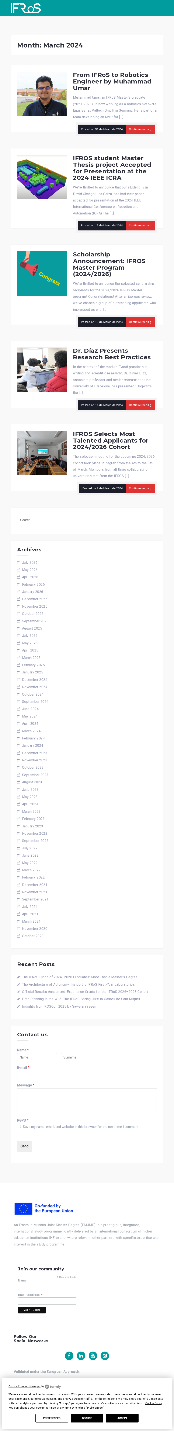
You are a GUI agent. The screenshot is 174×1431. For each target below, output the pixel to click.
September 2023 (35, 775)
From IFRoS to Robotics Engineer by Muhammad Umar (112, 81)
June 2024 (30, 709)
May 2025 (30, 643)
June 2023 (30, 790)
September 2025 (35, 621)
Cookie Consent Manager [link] (24, 1386)
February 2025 (33, 665)
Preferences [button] (95, 1407)
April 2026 (30, 577)
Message (25, 1085)
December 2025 (35, 599)
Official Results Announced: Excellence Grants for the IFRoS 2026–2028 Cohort (85, 992)
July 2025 (30, 636)
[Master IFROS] (26, 8)
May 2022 (30, 863)
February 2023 (33, 819)
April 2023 (30, 804)
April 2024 (30, 724)
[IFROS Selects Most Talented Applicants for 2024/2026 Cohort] (42, 452)
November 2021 (35, 892)
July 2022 (30, 848)
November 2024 (35, 687)
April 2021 (30, 914)
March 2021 (31, 921)
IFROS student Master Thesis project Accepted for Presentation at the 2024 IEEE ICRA (112, 167)
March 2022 (31, 870)
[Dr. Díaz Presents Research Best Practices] (42, 369)
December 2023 (35, 753)
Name (23, 1050)
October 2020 (33, 936)
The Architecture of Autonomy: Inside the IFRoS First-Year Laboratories (78, 984)
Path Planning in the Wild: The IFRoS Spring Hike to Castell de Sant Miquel (81, 999)
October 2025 (33, 614)
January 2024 (32, 746)
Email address (30, 1295)
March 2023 (31, 812)
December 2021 (35, 885)
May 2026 (30, 570)
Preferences (51, 1418)
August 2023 (32, 782)
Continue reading (140, 129)
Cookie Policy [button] (153, 1403)
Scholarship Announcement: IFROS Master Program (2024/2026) (109, 264)
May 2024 (30, 716)
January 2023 (32, 826)
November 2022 (35, 833)
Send (24, 1146)
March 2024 (31, 731)
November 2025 (35, 606)
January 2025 (32, 672)
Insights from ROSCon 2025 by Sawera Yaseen (59, 1006)
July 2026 (30, 563)
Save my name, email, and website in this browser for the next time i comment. (81, 1127)
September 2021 (35, 899)
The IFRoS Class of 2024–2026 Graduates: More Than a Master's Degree (80, 977)
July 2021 (30, 907)
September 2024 (35, 702)
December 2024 (35, 680)
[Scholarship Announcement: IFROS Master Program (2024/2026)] (42, 273)
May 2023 (30, 797)
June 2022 (30, 855)
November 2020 (35, 929)
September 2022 (35, 841)
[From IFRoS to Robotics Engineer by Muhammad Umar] (42, 94)
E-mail (23, 1068)
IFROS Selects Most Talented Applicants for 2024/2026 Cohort (111, 440)
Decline (87, 1418)
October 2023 (33, 767)
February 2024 (33, 738)
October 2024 (33, 694)
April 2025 (30, 650)
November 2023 (35, 760)
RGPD (22, 1120)
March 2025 (31, 658)
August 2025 (32, 628)
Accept (122, 1418)
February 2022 (33, 877)
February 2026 (33, 584)
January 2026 (32, 592)
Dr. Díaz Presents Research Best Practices (112, 354)
